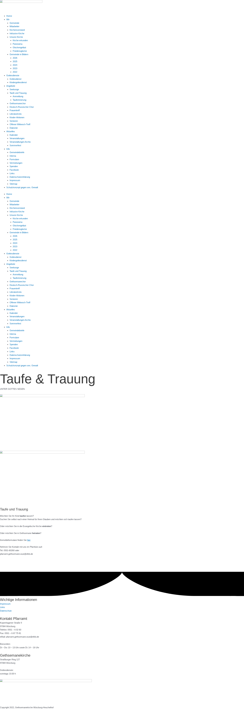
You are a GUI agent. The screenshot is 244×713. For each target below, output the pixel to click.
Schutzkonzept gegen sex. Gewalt (22, 187)
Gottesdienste (12, 75)
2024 (15, 65)
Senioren (14, 121)
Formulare (14, 159)
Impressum (15, 180)
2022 (15, 72)
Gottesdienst (15, 79)
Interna (13, 156)
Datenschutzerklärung (20, 177)
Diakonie (14, 128)
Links (12, 173)
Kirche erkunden (20, 40)
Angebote (10, 86)
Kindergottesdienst (18, 82)
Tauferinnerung (19, 100)
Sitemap (13, 184)
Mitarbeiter (14, 26)
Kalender (14, 135)
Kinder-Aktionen (17, 117)
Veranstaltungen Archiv (20, 142)
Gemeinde (14, 23)
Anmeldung (18, 96)
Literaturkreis (16, 114)
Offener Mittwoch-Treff (20, 124)
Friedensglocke (20, 51)
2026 (15, 58)
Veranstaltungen (17, 138)
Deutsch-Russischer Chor (22, 107)
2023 (15, 68)
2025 (15, 61)
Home (9, 16)
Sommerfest (15, 145)
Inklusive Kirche (17, 33)
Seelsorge (14, 89)
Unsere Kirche (16, 37)
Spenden (14, 166)
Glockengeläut (19, 47)
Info (8, 149)
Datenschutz (6, 611)
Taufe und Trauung (18, 93)
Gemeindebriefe (17, 152)
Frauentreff (15, 110)
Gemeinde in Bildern (19, 54)
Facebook (14, 170)
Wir (7, 19)
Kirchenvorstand (17, 30)
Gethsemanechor (18, 103)
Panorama (17, 44)
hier (28, 540)
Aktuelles (10, 131)
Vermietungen (16, 163)
